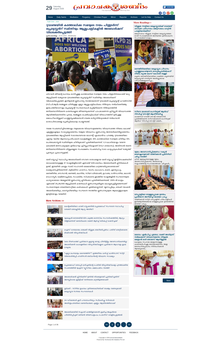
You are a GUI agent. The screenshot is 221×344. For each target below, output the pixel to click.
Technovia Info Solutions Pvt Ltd (114, 339)
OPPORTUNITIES (119, 333)
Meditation (74, 17)
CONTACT (104, 333)
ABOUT (94, 333)
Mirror (113, 17)
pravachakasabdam (116, 337)
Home (50, 17)
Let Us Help (146, 17)
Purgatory (86, 17)
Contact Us (159, 17)
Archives (134, 17)
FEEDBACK (133, 333)
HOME (85, 333)
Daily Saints (61, 17)
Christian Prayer (100, 17)
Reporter (123, 17)
